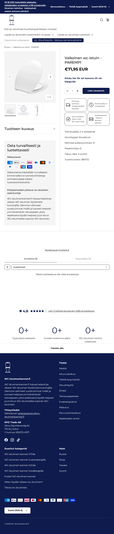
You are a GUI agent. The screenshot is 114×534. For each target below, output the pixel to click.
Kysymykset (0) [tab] (83, 258)
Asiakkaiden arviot (69, 418)
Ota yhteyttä (66, 385)
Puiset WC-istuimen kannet (20, 476)
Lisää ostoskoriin (96, 90)
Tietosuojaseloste (69, 396)
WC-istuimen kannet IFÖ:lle (19, 454)
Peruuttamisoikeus (70, 413)
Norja (62, 459)
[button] (108, 20)
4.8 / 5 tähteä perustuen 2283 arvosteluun (71, 311)
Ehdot (62, 390)
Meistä (63, 368)
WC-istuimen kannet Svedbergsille (24, 471)
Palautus (64, 407)
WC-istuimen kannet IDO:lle (20, 465)
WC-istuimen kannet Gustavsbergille (25, 459)
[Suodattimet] (7, 267)
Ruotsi (62, 454)
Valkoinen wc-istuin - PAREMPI (26, 47)
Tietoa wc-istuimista (15, 487)
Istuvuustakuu (57, 6)
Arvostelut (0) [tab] (31, 258)
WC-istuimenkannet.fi (20, 524)
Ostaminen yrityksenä (16, 40)
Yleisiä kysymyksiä (78, 6)
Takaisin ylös (57, 348)
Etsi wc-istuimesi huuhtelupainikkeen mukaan (30, 29)
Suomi (62, 471)
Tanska (63, 465)
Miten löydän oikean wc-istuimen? (23, 482)
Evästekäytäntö (68, 402)
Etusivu (7, 47)
